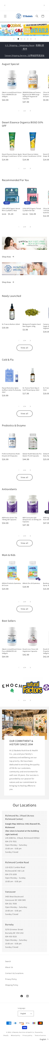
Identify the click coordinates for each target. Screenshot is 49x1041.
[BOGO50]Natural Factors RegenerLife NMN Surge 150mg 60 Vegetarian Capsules (32, 95)
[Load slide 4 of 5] (27, 38)
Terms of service (40, 1035)
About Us (9, 967)
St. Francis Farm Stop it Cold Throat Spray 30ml (31, 389)
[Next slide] (35, 39)
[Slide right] (30, 111)
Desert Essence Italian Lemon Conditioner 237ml (32, 155)
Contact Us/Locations (14, 973)
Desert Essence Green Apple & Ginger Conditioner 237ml (12, 155)
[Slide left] (19, 111)
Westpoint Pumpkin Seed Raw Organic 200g (32, 325)
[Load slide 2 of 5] (21, 38)
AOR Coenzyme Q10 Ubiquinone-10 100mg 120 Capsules (32, 520)
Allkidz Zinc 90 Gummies (31, 583)
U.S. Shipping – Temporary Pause (19, 45)
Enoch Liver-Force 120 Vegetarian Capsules (30, 650)
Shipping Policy (11, 985)
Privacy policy (27, 1035)
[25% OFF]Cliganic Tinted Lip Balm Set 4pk (32, 209)
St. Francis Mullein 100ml (11, 324)
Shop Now (6, 256)
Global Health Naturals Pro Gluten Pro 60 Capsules (32, 455)
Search (8, 961)
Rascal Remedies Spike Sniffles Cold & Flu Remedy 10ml (11, 390)
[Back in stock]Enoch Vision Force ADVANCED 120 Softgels (12, 94)
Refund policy (15, 1035)
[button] (5, 16)
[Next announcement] (44, 5)
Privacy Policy (11, 979)
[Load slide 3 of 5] (24, 38)
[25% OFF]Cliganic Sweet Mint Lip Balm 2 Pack (11, 209)
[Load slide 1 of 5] (18, 38)
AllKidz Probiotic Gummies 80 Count (11, 584)
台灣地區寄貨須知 (36, 55)
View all (24, 347)
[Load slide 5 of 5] (30, 38)
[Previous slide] (14, 39)
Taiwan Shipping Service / (16, 55)
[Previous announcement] (5, 5)
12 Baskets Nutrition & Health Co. (23, 1032)
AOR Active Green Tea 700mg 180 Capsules (9, 519)
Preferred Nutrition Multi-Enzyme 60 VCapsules (11, 455)
